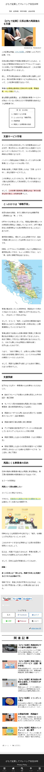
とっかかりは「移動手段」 (23, 117)
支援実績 (17, 121)
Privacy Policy (22, 765)
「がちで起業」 (19, 52)
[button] (35, 621)
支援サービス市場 (20, 114)
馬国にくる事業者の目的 (22, 124)
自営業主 (7, 605)
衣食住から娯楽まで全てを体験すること (25, 499)
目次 (19, 110)
